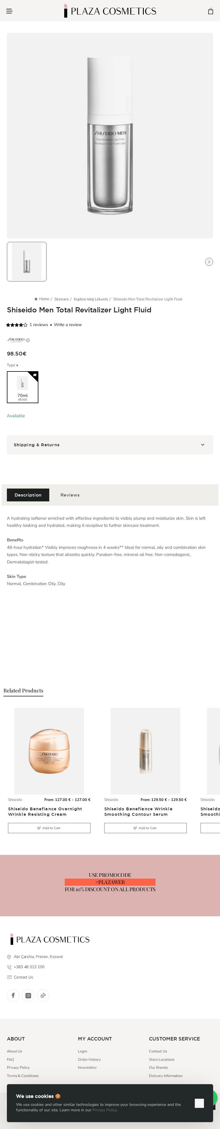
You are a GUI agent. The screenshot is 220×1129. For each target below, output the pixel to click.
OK (199, 1103)
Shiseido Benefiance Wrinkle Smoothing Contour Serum (138, 811)
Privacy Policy (105, 1110)
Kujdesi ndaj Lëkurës (91, 299)
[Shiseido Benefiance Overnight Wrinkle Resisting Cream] (49, 751)
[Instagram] (28, 995)
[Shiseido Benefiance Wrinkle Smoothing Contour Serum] (145, 751)
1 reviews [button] (39, 325)
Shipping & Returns (37, 444)
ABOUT (16, 1039)
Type (11, 365)
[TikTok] (43, 995)
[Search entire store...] (197, 10)
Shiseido (15, 800)
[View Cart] (211, 10)
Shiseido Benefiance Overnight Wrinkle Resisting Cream (45, 811)
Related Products (23, 690)
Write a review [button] (68, 325)
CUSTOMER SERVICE (174, 1039)
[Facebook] (13, 995)
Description (28, 495)
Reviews (70, 495)
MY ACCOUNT (95, 1039)
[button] (49, 828)
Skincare (61, 299)
